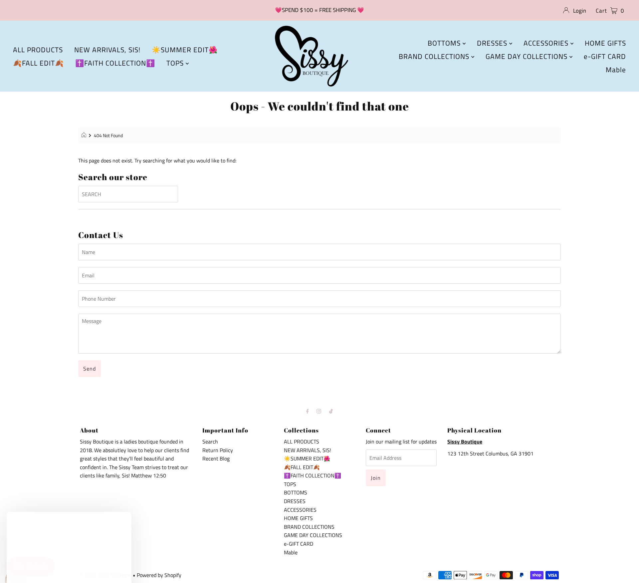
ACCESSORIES (547, 43)
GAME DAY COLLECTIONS (527, 56)
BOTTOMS (445, 43)
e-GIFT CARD (605, 56)
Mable (616, 69)
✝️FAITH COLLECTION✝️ (115, 63)
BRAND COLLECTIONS (435, 56)
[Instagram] (319, 411)
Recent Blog (216, 458)
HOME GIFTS (605, 43)
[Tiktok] (331, 411)
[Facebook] (307, 411)
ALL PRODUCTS (38, 49)
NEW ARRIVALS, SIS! (107, 49)
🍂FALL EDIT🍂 (38, 63)
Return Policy (217, 450)
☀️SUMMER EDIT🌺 (185, 49)
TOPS (176, 63)
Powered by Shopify (159, 575)
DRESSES (493, 43)
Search (210, 441)
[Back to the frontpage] (85, 136)
